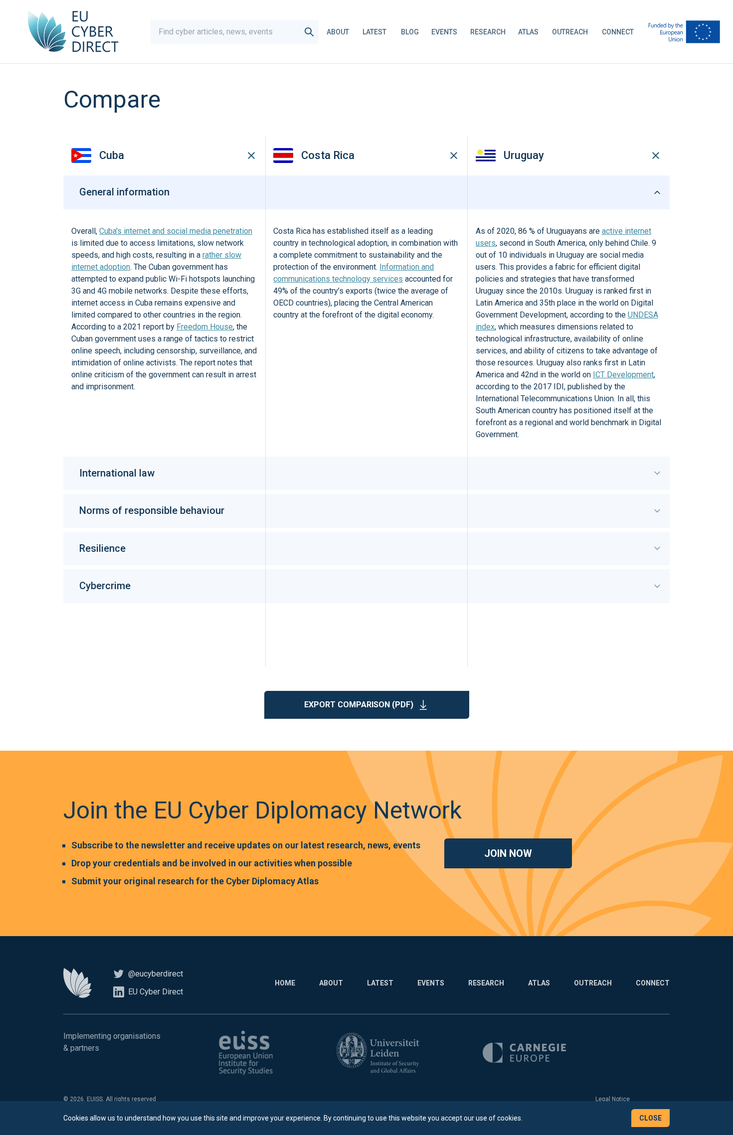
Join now (508, 853)
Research (488, 32)
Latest (374, 32)
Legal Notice (612, 1099)
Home (285, 983)
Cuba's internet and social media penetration (175, 231)
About (338, 32)
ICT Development (623, 374)
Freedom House (205, 326)
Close (650, 1118)
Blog (410, 32)
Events (444, 32)
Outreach (570, 32)
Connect (618, 32)
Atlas (528, 32)
